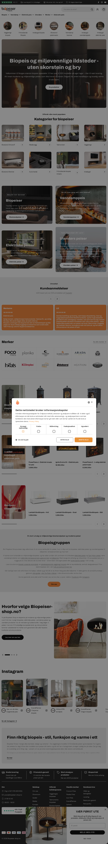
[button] (22, 440)
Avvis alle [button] (64, 440)
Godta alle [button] (83, 440)
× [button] (91, 402)
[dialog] (54, 422)
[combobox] (89, 402)
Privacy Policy (34, 421)
